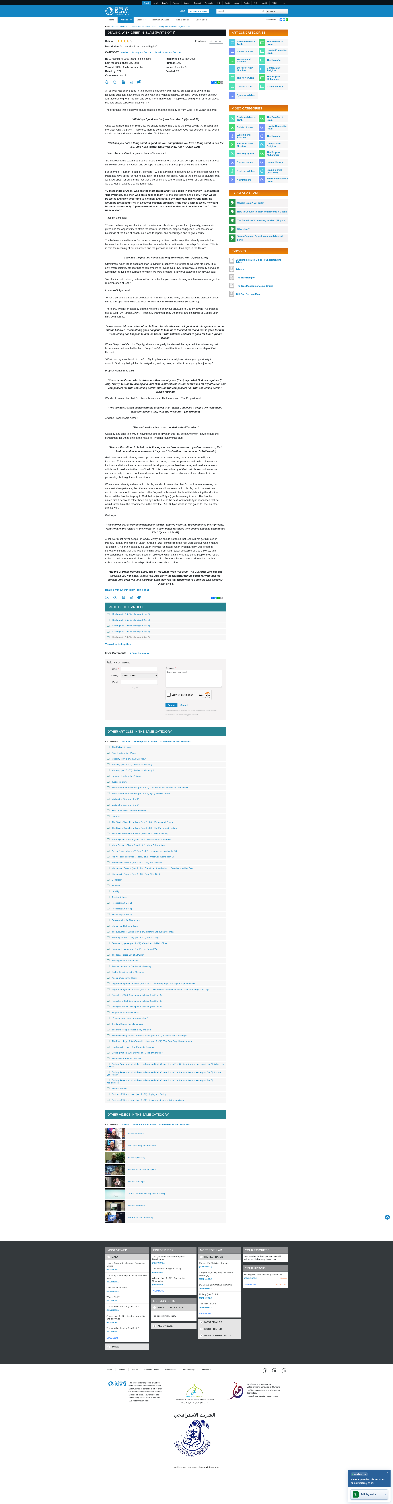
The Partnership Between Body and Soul (131, 1029)
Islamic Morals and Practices (144, 27)
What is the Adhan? (137, 1205)
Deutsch (187, 3)
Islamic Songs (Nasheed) (274, 171)
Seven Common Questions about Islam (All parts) (260, 238)
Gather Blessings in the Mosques (128, 972)
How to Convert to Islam (276, 51)
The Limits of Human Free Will (126, 1058)
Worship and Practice (121, 27)
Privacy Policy (188, 1370)
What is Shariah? (120, 1088)
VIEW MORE (113, 1338)
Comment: (170, 668)
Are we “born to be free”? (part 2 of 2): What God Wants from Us (143, 856)
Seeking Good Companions (125, 960)
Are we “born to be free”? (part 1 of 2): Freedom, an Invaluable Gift (144, 851)
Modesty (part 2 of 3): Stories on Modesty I (132, 764)
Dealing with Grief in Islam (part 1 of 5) (131, 614)
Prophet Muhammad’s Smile (125, 1012)
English (146, 3)
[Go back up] (387, 1217)
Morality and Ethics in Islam (125, 926)
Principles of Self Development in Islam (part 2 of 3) (137, 1001)
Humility (115, 891)
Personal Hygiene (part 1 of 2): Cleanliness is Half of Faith (140, 943)
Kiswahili (264, 3)
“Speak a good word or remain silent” (130, 1018)
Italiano (236, 3)
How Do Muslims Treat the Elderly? (129, 810)
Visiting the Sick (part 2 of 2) (125, 805)
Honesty (116, 885)
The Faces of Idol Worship (140, 1217)
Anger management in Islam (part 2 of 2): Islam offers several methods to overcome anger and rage (160, 989)
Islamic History (275, 86)
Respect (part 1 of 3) (122, 903)
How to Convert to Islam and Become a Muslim (262, 211)
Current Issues (245, 86)
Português (209, 3)
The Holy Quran (245, 77)
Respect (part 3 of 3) (122, 914)
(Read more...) (113, 1269)
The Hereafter (274, 60)
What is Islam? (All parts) (250, 203)
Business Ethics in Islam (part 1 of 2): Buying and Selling (139, 1094)
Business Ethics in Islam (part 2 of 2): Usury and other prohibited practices (148, 1100)
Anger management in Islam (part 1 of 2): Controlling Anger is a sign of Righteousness (153, 983)
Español (165, 3)
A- (211, 41)
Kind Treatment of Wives (124, 753)
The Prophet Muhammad (273, 77)
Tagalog (246, 3)
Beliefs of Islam (245, 51)
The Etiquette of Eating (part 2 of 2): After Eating (135, 937)
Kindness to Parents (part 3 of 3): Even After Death (136, 874)
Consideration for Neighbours (126, 920)
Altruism (116, 816)
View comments (140, 653)
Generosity (117, 880)
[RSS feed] (284, 1370)
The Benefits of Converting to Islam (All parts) (261, 220)
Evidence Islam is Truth (246, 42)
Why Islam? (243, 229)
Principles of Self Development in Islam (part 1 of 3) (137, 995)
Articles (124, 20)
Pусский (197, 3)
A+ (220, 41)
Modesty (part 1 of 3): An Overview (129, 759)
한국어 (274, 3)
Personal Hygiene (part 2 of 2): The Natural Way (135, 949)
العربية (156, 3)
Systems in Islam (246, 95)
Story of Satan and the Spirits (142, 1169)
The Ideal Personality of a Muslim (128, 955)
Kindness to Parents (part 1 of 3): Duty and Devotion (137, 862)
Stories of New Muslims (245, 69)
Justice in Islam (119, 782)
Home (111, 20)
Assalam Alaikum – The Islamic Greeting (131, 966)
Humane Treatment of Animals (126, 776)
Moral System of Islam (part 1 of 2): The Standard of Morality (141, 839)
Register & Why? (198, 11)
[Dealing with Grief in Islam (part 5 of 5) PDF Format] (131, 82)
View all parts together (118, 644)
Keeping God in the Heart (124, 978)
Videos (140, 20)
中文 (218, 3)
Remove (283, 1278)
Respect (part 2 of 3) (122, 908)
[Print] (123, 82)
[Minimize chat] (388, 1473)
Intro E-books (182, 20)
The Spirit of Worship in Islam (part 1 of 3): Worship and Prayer (142, 822)
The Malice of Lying (121, 747)
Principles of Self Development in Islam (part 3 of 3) (137, 1006)
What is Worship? (136, 1181)
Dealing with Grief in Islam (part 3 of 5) (131, 625)
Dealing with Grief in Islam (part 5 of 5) (131, 637)
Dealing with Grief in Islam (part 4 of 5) (127, 590)
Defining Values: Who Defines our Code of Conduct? (137, 1053)
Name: (115, 669)
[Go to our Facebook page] (265, 1370)
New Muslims (244, 180)
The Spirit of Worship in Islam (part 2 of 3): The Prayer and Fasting (144, 828)
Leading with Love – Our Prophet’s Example (133, 1047)
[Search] (263, 11)
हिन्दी (255, 3)
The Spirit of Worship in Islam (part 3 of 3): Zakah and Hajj (140, 833)
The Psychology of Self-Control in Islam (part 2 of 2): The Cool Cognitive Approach (152, 1041)
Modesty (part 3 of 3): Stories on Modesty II (133, 770)
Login (182, 11)
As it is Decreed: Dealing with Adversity (146, 1193)
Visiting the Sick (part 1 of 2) (125, 799)
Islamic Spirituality (136, 1157)
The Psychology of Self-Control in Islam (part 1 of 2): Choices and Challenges (149, 1035)
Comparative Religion (273, 69)
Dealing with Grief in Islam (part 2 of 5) (131, 620)
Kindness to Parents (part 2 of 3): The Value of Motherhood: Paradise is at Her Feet (152, 868)
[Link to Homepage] (116, 11)
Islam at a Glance (160, 20)
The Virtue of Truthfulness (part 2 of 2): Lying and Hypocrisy (141, 793)
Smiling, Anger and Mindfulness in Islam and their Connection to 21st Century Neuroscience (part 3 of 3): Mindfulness (160, 1081)
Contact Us (271, 20)
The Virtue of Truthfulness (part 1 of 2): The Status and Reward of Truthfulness (150, 787)
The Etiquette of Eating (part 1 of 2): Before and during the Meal (143, 932)
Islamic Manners (136, 1133)
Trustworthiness (119, 897)
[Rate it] (107, 82)
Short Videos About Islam (277, 180)
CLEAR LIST (281, 1285)
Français (176, 3)
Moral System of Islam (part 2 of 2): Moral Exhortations (138, 845)
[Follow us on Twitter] (274, 1370)
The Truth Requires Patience (142, 1145)
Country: (115, 676)
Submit (171, 705)
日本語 (227, 3)
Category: (112, 52)
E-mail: (115, 682)
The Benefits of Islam (275, 42)
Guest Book (201, 20)
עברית (283, 3)
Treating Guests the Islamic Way (127, 1024)
